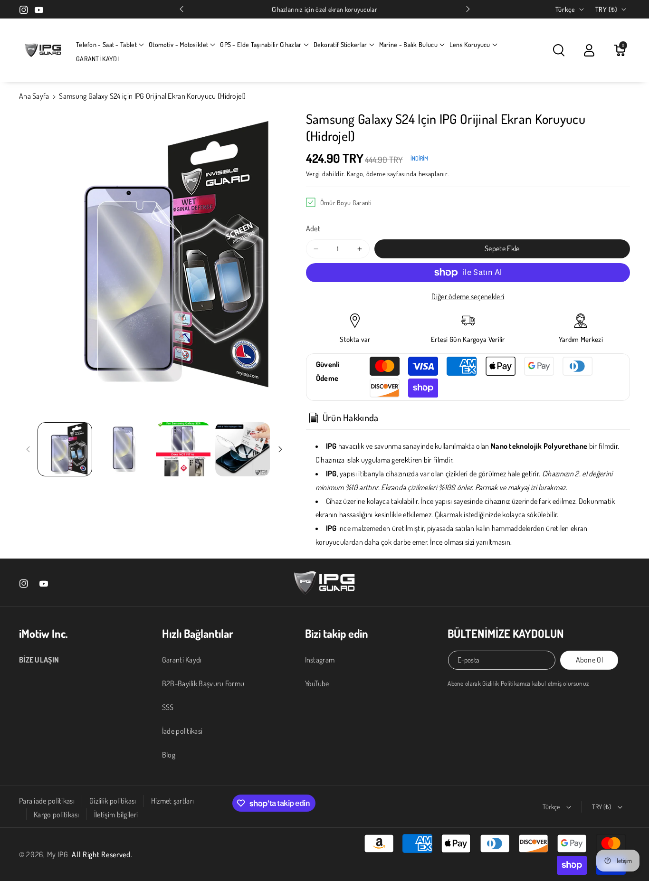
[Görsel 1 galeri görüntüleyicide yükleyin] (65, 449)
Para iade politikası (47, 800)
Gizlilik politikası (112, 800)
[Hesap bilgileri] (589, 50)
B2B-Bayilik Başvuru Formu (203, 683)
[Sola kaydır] (28, 449)
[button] (110, 44)
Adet (313, 228)
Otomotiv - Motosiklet (178, 44)
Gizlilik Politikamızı (506, 683)
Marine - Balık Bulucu (408, 44)
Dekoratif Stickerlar (340, 44)
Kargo (355, 174)
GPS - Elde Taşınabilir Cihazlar (260, 44)
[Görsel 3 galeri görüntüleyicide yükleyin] (183, 449)
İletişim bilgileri (116, 814)
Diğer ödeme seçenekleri (467, 296)
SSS (168, 707)
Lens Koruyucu (469, 44)
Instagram (320, 659)
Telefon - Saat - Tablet (106, 44)
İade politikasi (182, 731)
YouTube (317, 683)
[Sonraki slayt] (467, 9)
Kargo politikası (56, 814)
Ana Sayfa (34, 96)
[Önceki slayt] (181, 9)
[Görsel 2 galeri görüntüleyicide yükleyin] (124, 449)
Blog (168, 754)
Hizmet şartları (172, 800)
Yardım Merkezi (581, 339)
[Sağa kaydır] (280, 449)
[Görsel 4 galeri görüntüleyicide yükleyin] (242, 449)
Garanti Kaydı (182, 659)
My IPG (57, 854)
